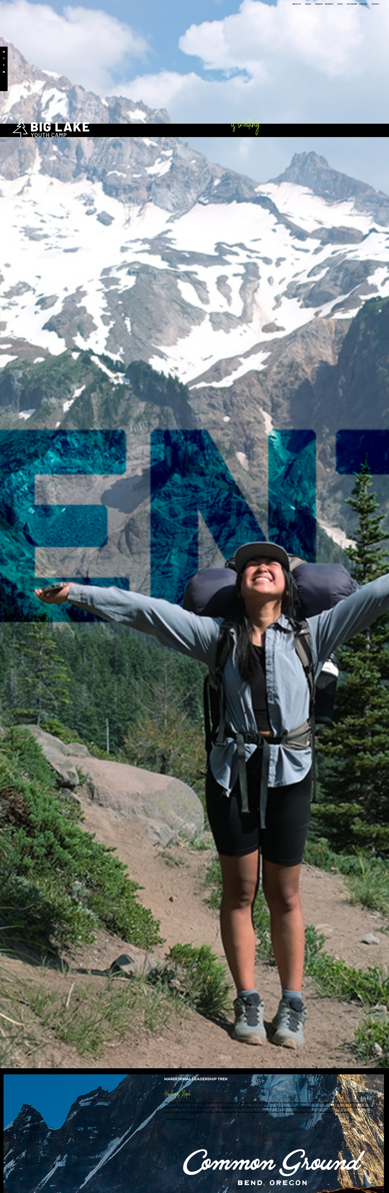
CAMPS (308, 4)
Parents (319, 4)
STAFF (340, 4)
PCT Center (352, 4)
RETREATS (329, 4)
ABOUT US (296, 4)
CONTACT (375, 4)
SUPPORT (363, 4)
